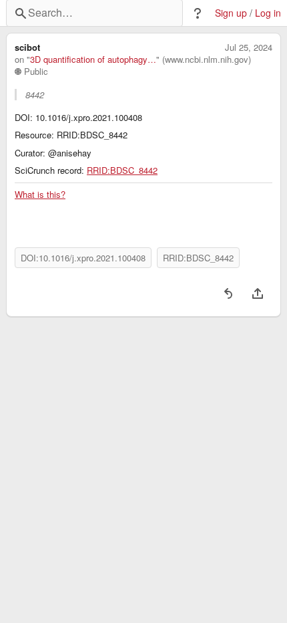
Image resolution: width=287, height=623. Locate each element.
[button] (197, 13)
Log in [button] (268, 13)
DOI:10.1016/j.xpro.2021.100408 (83, 257)
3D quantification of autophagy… (93, 59)
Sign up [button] (231, 13)
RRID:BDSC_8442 (122, 170)
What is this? (40, 195)
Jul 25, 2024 (248, 47)
